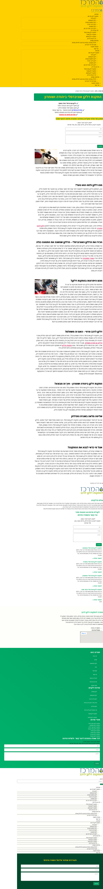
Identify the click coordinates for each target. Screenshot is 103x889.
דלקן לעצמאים (92, 20)
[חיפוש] (101, 784)
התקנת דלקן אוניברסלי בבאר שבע (92, 589)
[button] (79, 118)
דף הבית (101, 91)
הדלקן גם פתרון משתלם (93, 343)
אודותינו (96, 14)
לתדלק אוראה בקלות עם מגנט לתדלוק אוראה (84, 42)
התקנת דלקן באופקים (95, 725)
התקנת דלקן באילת (95, 730)
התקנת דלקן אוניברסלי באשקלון (92, 575)
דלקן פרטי (93, 18)
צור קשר (96, 49)
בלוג (96, 91)
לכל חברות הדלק (91, 38)
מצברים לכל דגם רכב (90, 44)
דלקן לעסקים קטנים (91, 22)
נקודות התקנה (94, 47)
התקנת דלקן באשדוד (95, 736)
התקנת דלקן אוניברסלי (90, 32)
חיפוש (101, 779)
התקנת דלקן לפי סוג (93, 16)
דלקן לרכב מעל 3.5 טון (90, 28)
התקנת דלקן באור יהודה (94, 727)
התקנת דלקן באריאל (95, 734)
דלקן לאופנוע (92, 26)
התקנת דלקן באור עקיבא (94, 729)
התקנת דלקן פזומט (91, 36)
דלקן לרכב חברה (91, 24)
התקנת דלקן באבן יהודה (94, 723)
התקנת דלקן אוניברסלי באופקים (92, 548)
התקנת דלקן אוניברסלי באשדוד (92, 562)
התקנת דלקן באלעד (95, 732)
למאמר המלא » (97, 558)
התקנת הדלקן (67, 345)
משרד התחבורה (88, 258)
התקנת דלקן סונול (91, 34)
